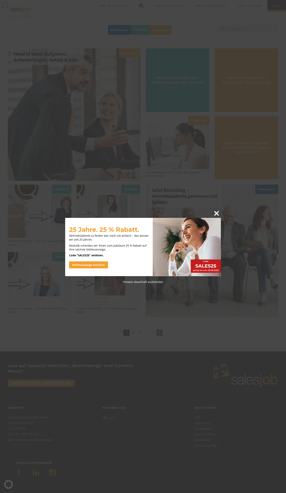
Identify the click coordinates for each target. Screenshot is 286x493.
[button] (8, 484)
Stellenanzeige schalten (88, 264)
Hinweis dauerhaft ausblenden (143, 282)
